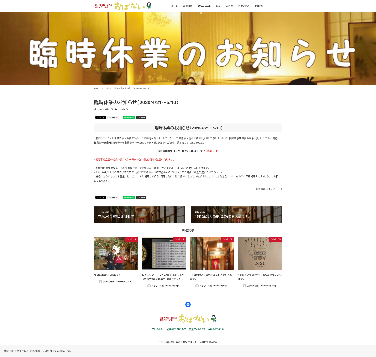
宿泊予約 (204, 341)
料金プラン (193, 341)
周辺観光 (213, 341)
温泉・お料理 (181, 341)
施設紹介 (170, 341)
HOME (162, 341)
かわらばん (124, 109)
